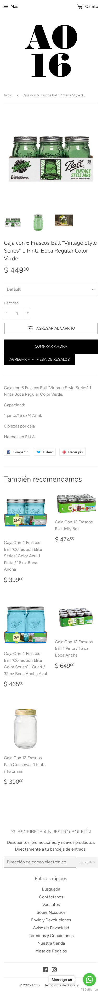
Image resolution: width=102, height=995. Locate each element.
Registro (87, 862)
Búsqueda (51, 889)
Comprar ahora (51, 346)
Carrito (91, 6)
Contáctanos (51, 896)
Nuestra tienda (51, 943)
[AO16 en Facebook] (45, 970)
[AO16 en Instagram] (54, 970)
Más (14, 6)
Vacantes (51, 904)
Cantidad (11, 303)
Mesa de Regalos (51, 951)
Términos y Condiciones (51, 935)
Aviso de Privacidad (51, 927)
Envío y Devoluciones (51, 919)
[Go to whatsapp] (89, 979)
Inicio (8, 95)
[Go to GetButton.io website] (89, 989)
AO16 (35, 985)
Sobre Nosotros (51, 912)
